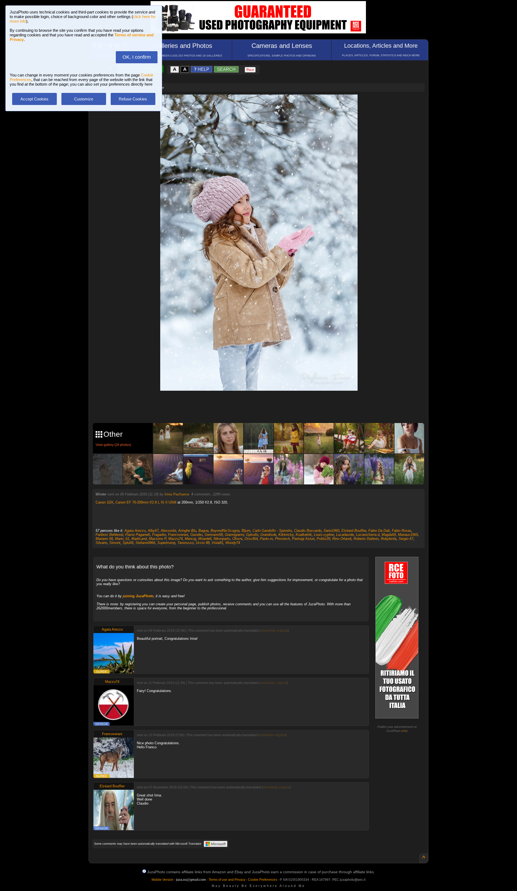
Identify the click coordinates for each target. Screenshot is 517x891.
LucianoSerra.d (367, 535)
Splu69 (128, 543)
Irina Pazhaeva (177, 494)
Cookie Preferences (262, 880)
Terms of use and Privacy (227, 880)
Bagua (203, 531)
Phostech (282, 539)
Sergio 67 (406, 539)
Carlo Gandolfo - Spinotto (272, 531)
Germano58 (214, 535)
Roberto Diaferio (366, 539)
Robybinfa (388, 539)
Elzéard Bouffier (353, 531)
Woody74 (232, 543)
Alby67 (153, 531)
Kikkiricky (286, 535)
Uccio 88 (202, 543)
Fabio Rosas (401, 531)
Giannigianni (234, 535)
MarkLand (139, 539)
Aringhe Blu (187, 531)
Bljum (246, 531)
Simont (114, 543)
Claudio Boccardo (308, 531)
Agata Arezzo (135, 531)
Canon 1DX (104, 502)
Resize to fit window (262, 104)
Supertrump (166, 543)
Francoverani (178, 535)
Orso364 (251, 539)
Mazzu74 (175, 539)
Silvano (101, 543)
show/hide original (274, 631)
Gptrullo (252, 535)
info (404, 730)
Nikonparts (222, 539)
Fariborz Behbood (109, 535)
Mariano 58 (104, 539)
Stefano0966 (145, 543)
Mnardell (204, 539)
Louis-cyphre (324, 535)
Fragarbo (159, 535)
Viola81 (217, 543)
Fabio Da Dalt (379, 531)
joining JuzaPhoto (138, 596)
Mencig (190, 539)
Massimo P (157, 539)
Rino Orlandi (341, 539)
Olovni (237, 539)
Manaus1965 (408, 535)
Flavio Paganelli (137, 535)
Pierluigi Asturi (303, 539)
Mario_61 (122, 539)
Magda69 (389, 535)
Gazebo (196, 535)
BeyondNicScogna (225, 531)
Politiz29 (323, 539)
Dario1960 (331, 531)
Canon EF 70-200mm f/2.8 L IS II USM (146, 502)
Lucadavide (345, 535)
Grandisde (268, 535)
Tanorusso (185, 543)
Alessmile (168, 531)
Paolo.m (266, 539)
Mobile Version (162, 880)
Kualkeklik (304, 535)
